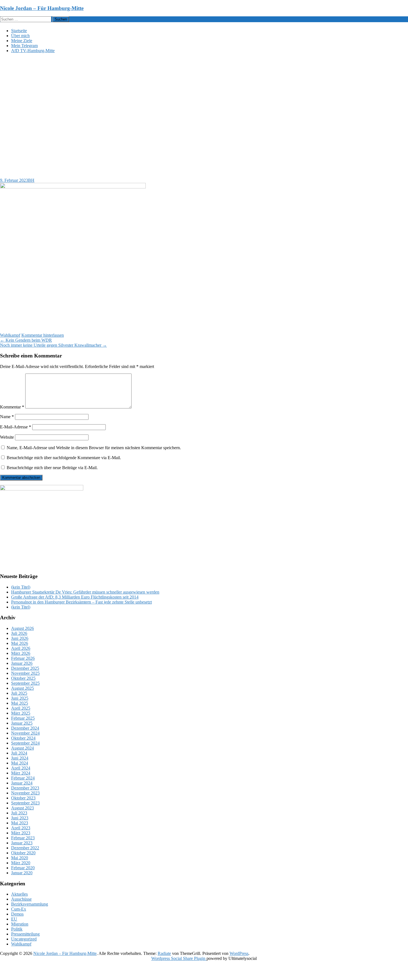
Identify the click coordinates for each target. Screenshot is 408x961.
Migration (19, 924)
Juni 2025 (19, 698)
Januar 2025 (21, 723)
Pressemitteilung (25, 934)
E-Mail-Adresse (15, 427)
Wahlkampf (10, 335)
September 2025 (25, 683)
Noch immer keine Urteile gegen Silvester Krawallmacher (53, 345)
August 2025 (22, 688)
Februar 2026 (23, 658)
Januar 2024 (21, 783)
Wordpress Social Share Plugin (178, 958)
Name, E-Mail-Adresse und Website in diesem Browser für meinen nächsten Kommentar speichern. (94, 447)
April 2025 (20, 708)
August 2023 (22, 808)
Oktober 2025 (23, 678)
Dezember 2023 (25, 788)
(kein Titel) (20, 587)
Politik (16, 929)
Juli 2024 (19, 753)
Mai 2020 (19, 857)
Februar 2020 (23, 867)
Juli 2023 (19, 813)
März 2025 (20, 713)
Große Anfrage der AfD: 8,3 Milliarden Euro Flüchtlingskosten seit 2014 (74, 597)
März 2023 (20, 832)
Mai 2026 (19, 643)
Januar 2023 (21, 842)
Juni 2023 (19, 818)
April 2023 (20, 827)
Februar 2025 (23, 718)
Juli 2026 (19, 633)
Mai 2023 (19, 823)
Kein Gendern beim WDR (26, 340)
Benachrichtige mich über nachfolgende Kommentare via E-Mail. (64, 457)
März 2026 (20, 653)
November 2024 (25, 733)
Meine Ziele (21, 40)
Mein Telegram (24, 45)
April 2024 (20, 768)
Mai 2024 (19, 763)
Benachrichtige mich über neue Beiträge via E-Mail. (52, 467)
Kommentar (12, 407)
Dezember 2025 (25, 668)
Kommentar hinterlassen (42, 335)
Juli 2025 (19, 693)
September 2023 (25, 803)
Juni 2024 (19, 758)
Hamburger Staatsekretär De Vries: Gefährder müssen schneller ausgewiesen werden (85, 592)
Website (7, 437)
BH (31, 180)
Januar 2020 (21, 872)
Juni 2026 (19, 638)
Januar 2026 (21, 663)
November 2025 (25, 673)
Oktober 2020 (23, 852)
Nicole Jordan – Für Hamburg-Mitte (42, 8)
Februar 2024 (23, 778)
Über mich (20, 35)
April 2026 (20, 648)
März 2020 (20, 862)
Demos (17, 914)
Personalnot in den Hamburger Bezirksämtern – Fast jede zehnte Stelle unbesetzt (81, 602)
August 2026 (22, 628)
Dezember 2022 (25, 847)
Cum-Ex (18, 909)
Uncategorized (24, 939)
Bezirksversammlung (29, 904)
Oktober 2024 (23, 738)
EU (14, 919)
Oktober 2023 (23, 798)
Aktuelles (19, 894)
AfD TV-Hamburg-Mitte (33, 50)
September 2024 (25, 743)
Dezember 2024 (25, 728)
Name (7, 416)
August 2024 (22, 748)
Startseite (19, 30)
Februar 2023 (23, 837)
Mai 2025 (19, 703)
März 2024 (20, 773)
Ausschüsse (21, 899)
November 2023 (25, 793)
